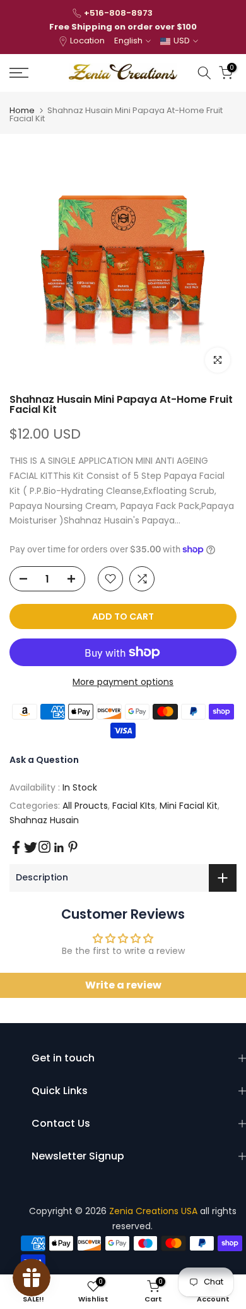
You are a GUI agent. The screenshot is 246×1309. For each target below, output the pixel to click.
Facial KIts (133, 805)
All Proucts (85, 805)
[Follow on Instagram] (44, 847)
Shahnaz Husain (44, 820)
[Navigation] (34, 73)
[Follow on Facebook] (16, 847)
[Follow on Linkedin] (59, 848)
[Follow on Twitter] (30, 847)
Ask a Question (44, 759)
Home (22, 110)
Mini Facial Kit (189, 805)
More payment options (123, 682)
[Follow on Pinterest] (73, 847)
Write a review (123, 985)
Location (87, 41)
